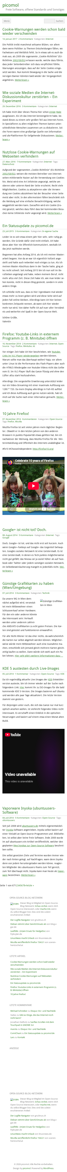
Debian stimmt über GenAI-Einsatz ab (28, 924)
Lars (12, 1037)
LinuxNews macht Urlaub (22, 938)
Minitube (27, 346)
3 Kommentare (29, 106)
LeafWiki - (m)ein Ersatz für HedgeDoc (28, 931)
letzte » (30, 885)
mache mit (45, 909)
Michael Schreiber (18, 1011)
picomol (10, 5)
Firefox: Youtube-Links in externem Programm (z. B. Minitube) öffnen (30, 336)
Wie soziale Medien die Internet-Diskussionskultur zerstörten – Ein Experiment (29, 97)
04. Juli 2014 (8, 818)
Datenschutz (8, 164)
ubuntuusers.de (30, 826)
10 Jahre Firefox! (15, 414)
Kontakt (21, 1037)
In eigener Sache (50, 231)
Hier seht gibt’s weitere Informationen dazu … (39, 655)
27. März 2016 (8, 161)
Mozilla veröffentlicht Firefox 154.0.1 (27, 942)
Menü (7, 21)
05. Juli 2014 (8, 674)
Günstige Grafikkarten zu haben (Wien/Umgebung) (28, 585)
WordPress (48, 1168)
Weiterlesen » (22, 80)
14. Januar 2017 (9, 39)
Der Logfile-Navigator (20, 920)
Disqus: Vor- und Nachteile (43, 1011)
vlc (34, 346)
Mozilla (18, 421)
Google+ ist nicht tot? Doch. (24, 530)
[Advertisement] (26, 1068)
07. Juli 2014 (8, 593)
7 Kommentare (24, 161)
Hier (22, 687)
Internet (49, 39)
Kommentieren (29, 419)
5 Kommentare (26, 535)
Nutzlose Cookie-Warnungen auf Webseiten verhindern (28, 154)
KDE (62, 674)
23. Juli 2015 (8, 231)
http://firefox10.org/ (43, 449)
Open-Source (56, 419)
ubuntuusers (8, 820)
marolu (13, 1029)
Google (5, 537)
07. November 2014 (11, 419)
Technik (45, 593)
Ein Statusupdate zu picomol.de (28, 226)
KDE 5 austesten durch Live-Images (30, 668)
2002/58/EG (19, 60)
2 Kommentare (26, 39)
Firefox (19, 346)
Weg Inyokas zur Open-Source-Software (33, 845)
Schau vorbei (41, 906)
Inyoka (9, 830)
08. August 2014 (9, 535)
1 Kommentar (21, 674)
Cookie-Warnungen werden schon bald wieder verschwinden (33, 31)
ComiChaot (15, 1033)
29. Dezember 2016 (11, 106)
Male (58, 112)
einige (52, 112)
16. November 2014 (11, 343)
